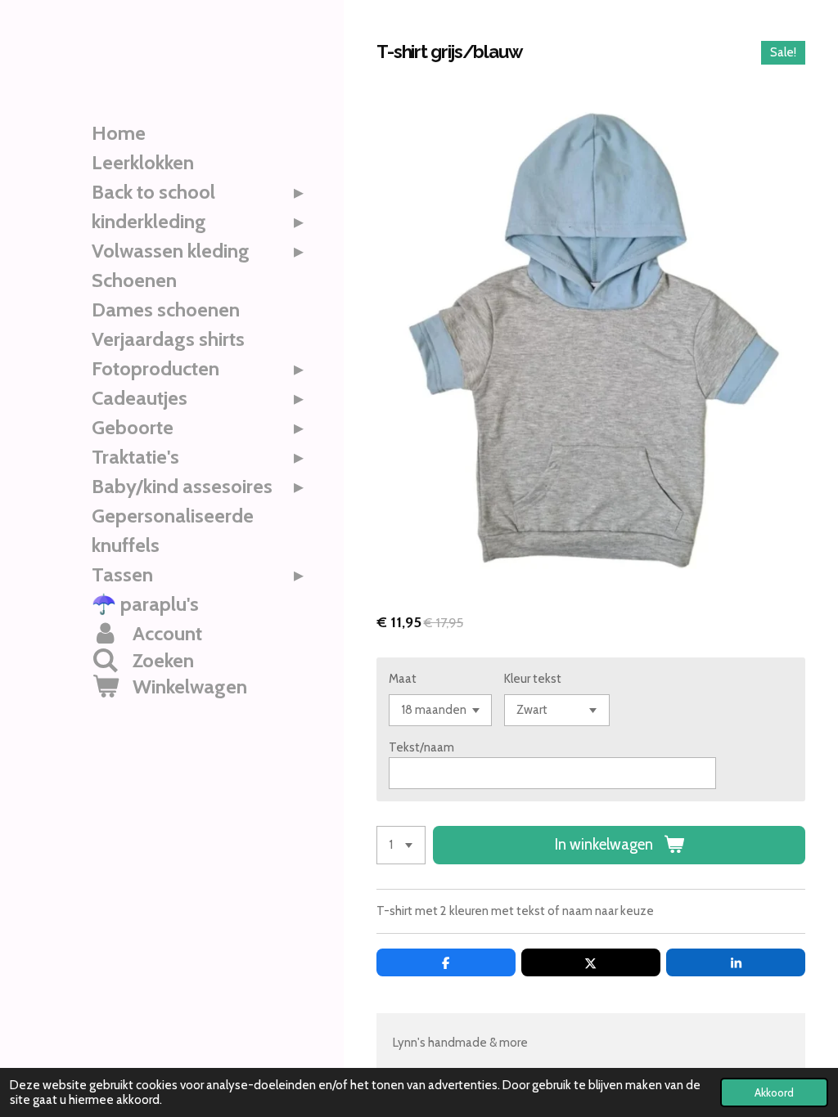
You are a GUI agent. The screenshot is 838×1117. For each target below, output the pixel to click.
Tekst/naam (421, 747)
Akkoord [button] (774, 1092)
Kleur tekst (532, 678)
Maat (403, 678)
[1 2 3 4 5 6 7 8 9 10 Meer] (401, 845)
